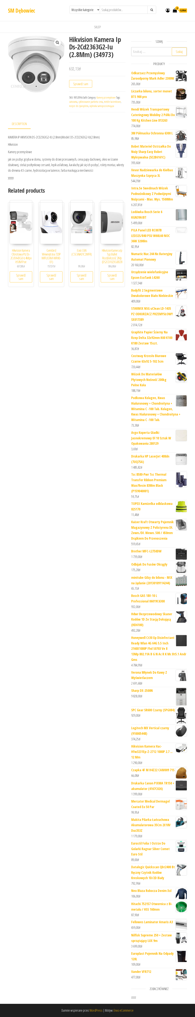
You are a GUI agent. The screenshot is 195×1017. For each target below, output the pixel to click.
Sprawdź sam (80, 84)
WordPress (96, 1010)
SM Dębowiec (21, 10)
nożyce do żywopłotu (78, 106)
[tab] (22, 124)
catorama (73, 101)
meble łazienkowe (112, 101)
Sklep (97, 27)
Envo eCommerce (123, 1010)
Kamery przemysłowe (106, 97)
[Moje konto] (168, 10)
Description (19, 123)
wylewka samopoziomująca (102, 106)
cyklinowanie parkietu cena (90, 101)
